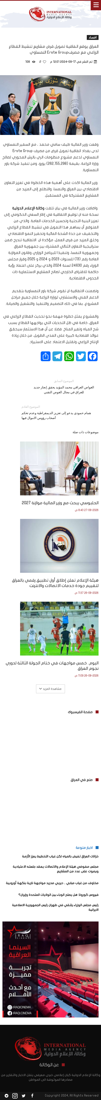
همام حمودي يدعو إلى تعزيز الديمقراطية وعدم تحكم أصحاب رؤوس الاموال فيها (56, 412)
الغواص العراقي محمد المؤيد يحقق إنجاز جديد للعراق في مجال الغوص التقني (64, 386)
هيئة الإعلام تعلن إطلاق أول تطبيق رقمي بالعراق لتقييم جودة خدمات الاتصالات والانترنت (55, 583)
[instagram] (15, 1096)
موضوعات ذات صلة (86, 432)
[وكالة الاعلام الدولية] (50, 5)
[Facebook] (32, 1096)
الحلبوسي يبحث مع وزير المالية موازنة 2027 (60, 503)
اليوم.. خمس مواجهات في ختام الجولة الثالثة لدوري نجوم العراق (52, 665)
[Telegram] (6, 1096)
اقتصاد (93, 37)
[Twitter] (23, 1096)
